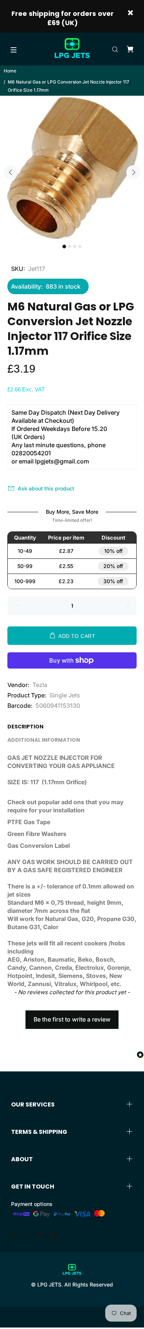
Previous (11, 172)
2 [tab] (69, 246)
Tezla (39, 685)
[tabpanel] (72, 168)
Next (133, 172)
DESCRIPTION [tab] (25, 726)
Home (10, 71)
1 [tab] (64, 246)
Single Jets (64, 695)
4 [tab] (80, 246)
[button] (72, 1016)
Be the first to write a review (72, 1019)
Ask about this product (46, 488)
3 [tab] (74, 246)
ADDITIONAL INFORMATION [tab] (43, 740)
